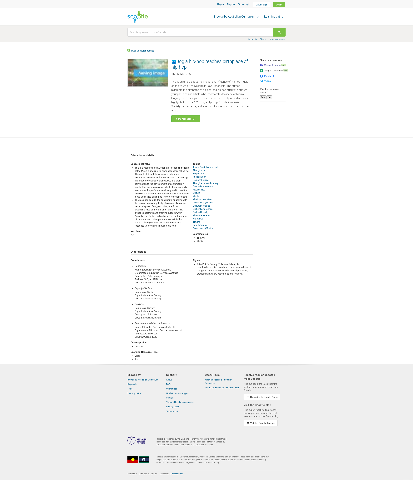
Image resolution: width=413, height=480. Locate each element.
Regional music (200, 179)
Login (279, 4)
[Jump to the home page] (137, 17)
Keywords (252, 39)
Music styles (199, 189)
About (169, 379)
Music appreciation (202, 199)
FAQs (168, 384)
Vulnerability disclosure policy (180, 402)
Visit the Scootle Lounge (262, 423)
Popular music (200, 225)
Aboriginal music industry (205, 183)
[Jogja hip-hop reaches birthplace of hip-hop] (147, 87)
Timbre (196, 221)
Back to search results (142, 50)
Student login (244, 4)
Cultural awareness (202, 208)
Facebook (269, 76)
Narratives (198, 218)
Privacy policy (172, 406)
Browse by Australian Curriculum (235, 16)
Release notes (177, 473)
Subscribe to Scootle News (263, 397)
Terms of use (172, 411)
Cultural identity (201, 212)
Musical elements (202, 215)
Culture (196, 192)
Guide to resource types (177, 393)
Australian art (199, 176)
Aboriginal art (199, 170)
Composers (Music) (203, 228)
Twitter (267, 81)
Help (219, 4)
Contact (169, 397)
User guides (171, 388)
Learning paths (273, 16)
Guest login (261, 4)
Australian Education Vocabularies (221, 387)
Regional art (199, 173)
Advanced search (277, 39)
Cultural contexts (201, 205)
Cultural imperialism (203, 186)
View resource (184, 118)
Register (231, 4)
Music (196, 196)
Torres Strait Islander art (205, 167)
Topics (263, 39)
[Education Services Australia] (136, 443)
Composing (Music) (203, 202)
